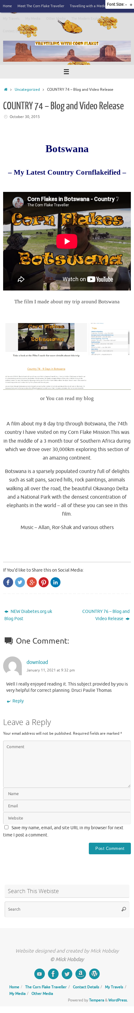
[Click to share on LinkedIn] (55, 582)
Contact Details (14, 31)
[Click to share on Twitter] (20, 582)
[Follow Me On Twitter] (67, 974)
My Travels (11, 18)
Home (7, 6)
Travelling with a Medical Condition (97, 6)
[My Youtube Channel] (39, 974)
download (37, 662)
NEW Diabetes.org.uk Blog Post (28, 615)
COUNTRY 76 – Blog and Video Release (106, 615)
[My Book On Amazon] (80, 974)
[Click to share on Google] (32, 582)
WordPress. (118, 1000)
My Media (33, 18)
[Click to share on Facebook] (8, 582)
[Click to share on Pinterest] (44, 582)
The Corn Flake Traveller (46, 987)
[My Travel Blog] (94, 974)
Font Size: (115, 4)
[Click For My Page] (53, 974)
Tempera (96, 1000)
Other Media (56, 18)
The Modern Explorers (88, 18)
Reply (18, 701)
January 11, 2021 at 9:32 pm (50, 670)
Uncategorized (27, 89)
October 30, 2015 (25, 116)
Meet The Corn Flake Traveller (40, 6)
